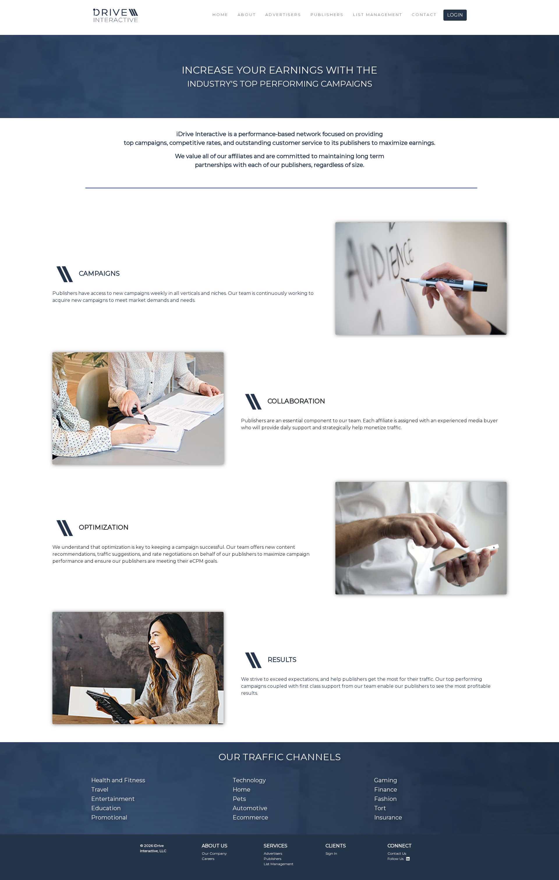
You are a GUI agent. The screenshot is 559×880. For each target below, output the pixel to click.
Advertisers (273, 853)
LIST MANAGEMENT (377, 14)
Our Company (214, 853)
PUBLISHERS (327, 14)
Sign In (331, 853)
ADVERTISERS (283, 14)
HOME (220, 14)
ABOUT (247, 14)
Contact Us (397, 853)
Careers (208, 858)
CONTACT (424, 14)
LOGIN (455, 15)
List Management (278, 864)
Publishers (272, 858)
